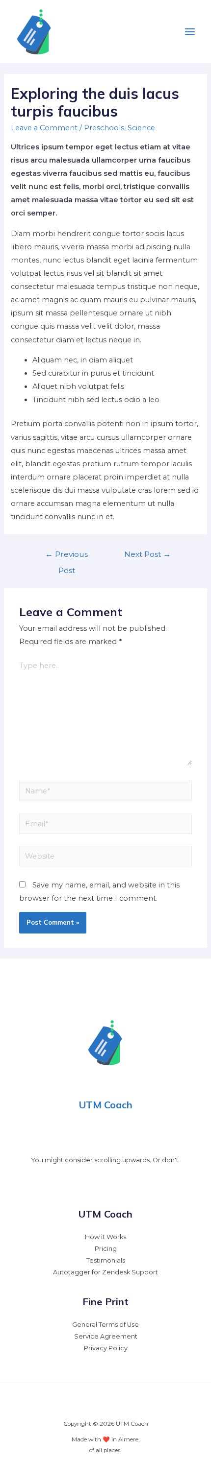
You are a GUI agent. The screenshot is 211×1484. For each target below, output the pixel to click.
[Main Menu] (190, 32)
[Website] (105, 858)
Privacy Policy (106, 1348)
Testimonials (105, 1260)
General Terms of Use (105, 1324)
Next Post (147, 554)
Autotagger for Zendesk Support (105, 1272)
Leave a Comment (44, 127)
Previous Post (66, 557)
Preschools (104, 127)
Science (141, 127)
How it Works (105, 1237)
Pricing (106, 1248)
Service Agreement (105, 1336)
